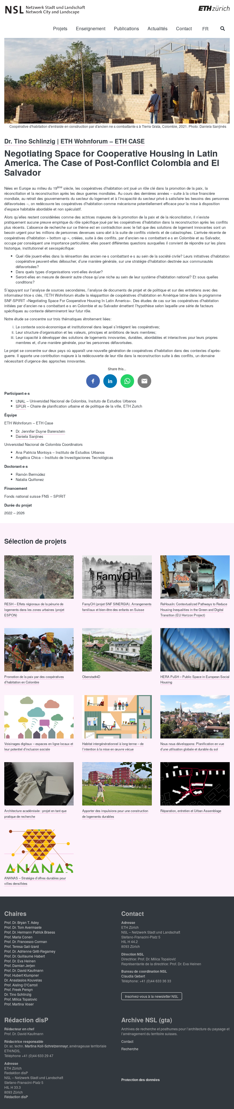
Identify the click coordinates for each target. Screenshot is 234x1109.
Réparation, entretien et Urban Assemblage (190, 810)
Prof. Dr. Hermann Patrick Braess (29, 932)
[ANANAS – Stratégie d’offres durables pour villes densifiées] (39, 850)
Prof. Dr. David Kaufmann (23, 970)
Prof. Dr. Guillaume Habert (24, 956)
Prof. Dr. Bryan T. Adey (21, 922)
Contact (127, 1041)
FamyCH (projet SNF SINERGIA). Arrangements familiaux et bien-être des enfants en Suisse (117, 607)
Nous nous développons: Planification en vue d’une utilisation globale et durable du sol (192, 746)
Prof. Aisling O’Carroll (21, 984)
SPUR (21, 406)
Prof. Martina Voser (19, 1003)
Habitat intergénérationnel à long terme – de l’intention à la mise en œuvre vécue (113, 746)
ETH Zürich (209, 8)
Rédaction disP (16, 1096)
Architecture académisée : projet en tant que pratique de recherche (35, 813)
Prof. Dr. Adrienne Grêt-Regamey (29, 951)
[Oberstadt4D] (117, 649)
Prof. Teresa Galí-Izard (21, 946)
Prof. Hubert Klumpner (21, 975)
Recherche (129, 1048)
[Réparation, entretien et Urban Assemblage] (195, 783)
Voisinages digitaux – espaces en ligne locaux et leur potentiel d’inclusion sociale (38, 746)
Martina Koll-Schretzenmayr (46, 1045)
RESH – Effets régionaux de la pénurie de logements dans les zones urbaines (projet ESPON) (34, 609)
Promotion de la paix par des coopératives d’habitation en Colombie (34, 679)
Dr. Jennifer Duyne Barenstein (40, 431)
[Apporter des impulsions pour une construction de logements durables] (117, 783)
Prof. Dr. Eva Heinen (20, 960)
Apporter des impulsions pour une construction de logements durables (115, 813)
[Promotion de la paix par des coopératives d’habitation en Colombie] (39, 649)
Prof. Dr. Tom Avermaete (23, 927)
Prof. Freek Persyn (18, 989)
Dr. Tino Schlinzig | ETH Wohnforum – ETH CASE (74, 141)
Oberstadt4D (91, 676)
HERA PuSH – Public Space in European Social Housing (194, 679)
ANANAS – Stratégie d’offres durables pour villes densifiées (35, 880)
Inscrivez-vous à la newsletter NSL (151, 996)
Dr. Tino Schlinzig (17, 994)
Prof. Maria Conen (18, 936)
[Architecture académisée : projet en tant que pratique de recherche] (39, 783)
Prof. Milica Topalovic (20, 999)
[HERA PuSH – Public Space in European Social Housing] (195, 649)
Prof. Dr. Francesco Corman (25, 941)
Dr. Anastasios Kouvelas (23, 980)
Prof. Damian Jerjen (19, 965)
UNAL (20, 401)
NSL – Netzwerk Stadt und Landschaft (47, 10)
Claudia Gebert (133, 976)
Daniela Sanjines (29, 436)
